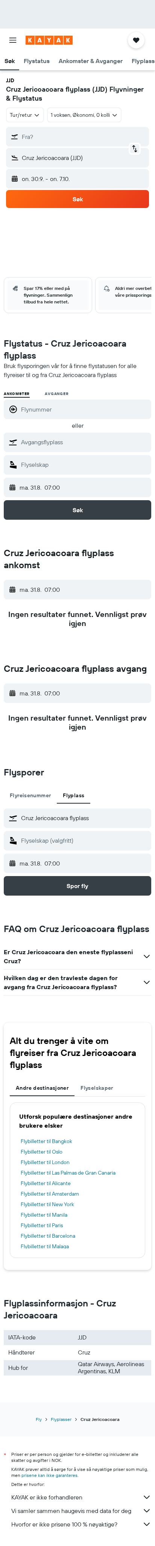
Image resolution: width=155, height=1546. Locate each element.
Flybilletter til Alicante (46, 1183)
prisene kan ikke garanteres (49, 1475)
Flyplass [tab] (73, 795)
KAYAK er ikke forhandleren (46, 1497)
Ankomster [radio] (17, 393)
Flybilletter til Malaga (45, 1246)
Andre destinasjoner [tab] (42, 1087)
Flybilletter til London (45, 1162)
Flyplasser (61, 1419)
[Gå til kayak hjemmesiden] (49, 40)
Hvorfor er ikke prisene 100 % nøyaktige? (64, 1524)
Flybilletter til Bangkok (46, 1141)
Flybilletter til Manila (44, 1214)
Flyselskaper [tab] (97, 1087)
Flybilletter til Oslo (41, 1151)
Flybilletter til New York (47, 1204)
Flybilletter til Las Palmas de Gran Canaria (68, 1172)
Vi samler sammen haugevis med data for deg (71, 1510)
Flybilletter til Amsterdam (50, 1193)
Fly (39, 1419)
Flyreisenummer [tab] (30, 795)
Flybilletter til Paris (42, 1225)
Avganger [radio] (56, 393)
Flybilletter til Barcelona (48, 1235)
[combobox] (84, 442)
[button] (13, 40)
